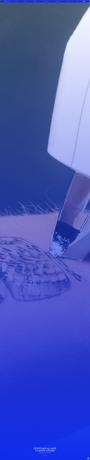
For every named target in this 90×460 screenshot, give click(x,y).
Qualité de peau (57, 1)
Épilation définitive (46, 1)
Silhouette (34, 1)
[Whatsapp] (88, 458)
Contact (77, 1)
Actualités (68, 1)
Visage (25, 1)
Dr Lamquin (15, 1)
